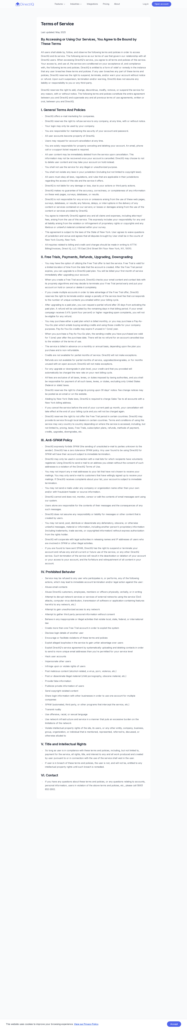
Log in (146, 4)
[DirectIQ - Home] (25, 4)
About (117, 4)
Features (59, 4)
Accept (174, 1024)
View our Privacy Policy (86, 1024)
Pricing (106, 4)
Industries (74, 4)
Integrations (92, 4)
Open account (162, 4)
